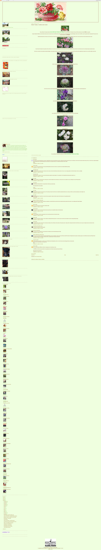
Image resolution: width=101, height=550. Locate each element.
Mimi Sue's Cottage (5, 448)
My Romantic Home (5, 379)
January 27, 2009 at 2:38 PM (38, 206)
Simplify (4, 343)
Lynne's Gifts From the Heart (7, 384)
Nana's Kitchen (5, 482)
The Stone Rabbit (5, 389)
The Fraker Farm (5, 338)
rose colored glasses (6, 453)
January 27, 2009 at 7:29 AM (38, 176)
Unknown (34, 165)
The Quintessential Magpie (6, 443)
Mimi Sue (34, 204)
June (4, 508)
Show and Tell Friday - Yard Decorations (9, 520)
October (5, 503)
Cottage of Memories (6, 480)
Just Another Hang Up (6, 328)
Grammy (34, 221)
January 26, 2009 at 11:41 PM (38, 163)
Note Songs (4, 318)
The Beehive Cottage (6, 323)
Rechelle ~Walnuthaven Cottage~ (37, 234)
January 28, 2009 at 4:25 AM (38, 228)
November (5, 502)
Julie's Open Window (6, 458)
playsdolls (34, 208)
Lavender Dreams (5, 284)
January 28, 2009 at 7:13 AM (38, 232)
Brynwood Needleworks (6, 289)
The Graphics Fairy (5, 294)
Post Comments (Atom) (38, 256)
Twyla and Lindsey (35, 230)
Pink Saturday (6, 519)
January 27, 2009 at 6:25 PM (38, 219)
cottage (4, 333)
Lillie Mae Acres (5, 396)
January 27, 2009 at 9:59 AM (38, 188)
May (4, 509)
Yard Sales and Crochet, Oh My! (7, 348)
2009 (4, 500)
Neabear (34, 217)
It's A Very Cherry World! (6, 418)
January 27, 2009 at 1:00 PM (38, 198)
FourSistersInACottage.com (7, 487)
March (5, 511)
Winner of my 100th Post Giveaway (8, 522)
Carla (34, 178)
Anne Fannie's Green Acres (7, 489)
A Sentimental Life (5, 301)
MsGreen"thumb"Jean (6, 475)
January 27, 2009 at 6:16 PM (38, 215)
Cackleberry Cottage (6, 433)
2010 (4, 499)
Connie (34, 182)
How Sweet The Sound (6, 316)
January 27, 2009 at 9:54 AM (38, 180)
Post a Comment (33, 253)
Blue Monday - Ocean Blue (7, 518)
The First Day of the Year (7, 527)
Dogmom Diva (5, 306)
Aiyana (34, 159)
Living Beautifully (5, 401)
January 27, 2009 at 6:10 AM (38, 167)
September (5, 504)
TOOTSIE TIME (5, 311)
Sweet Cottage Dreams (6, 438)
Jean (34, 190)
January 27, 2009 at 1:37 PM (38, 202)
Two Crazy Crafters (5, 428)
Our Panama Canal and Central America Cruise (10, 521)
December (5, 501)
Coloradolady (5, 423)
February (5, 512)
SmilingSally (35, 169)
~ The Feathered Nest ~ (6, 296)
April (4, 510)
